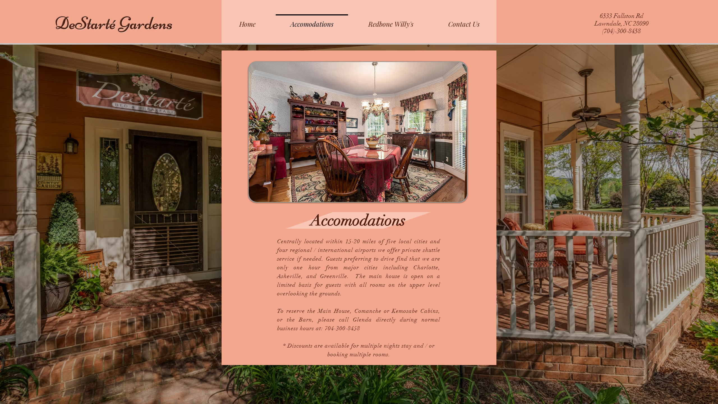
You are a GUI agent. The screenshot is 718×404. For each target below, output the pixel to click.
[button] (358, 132)
